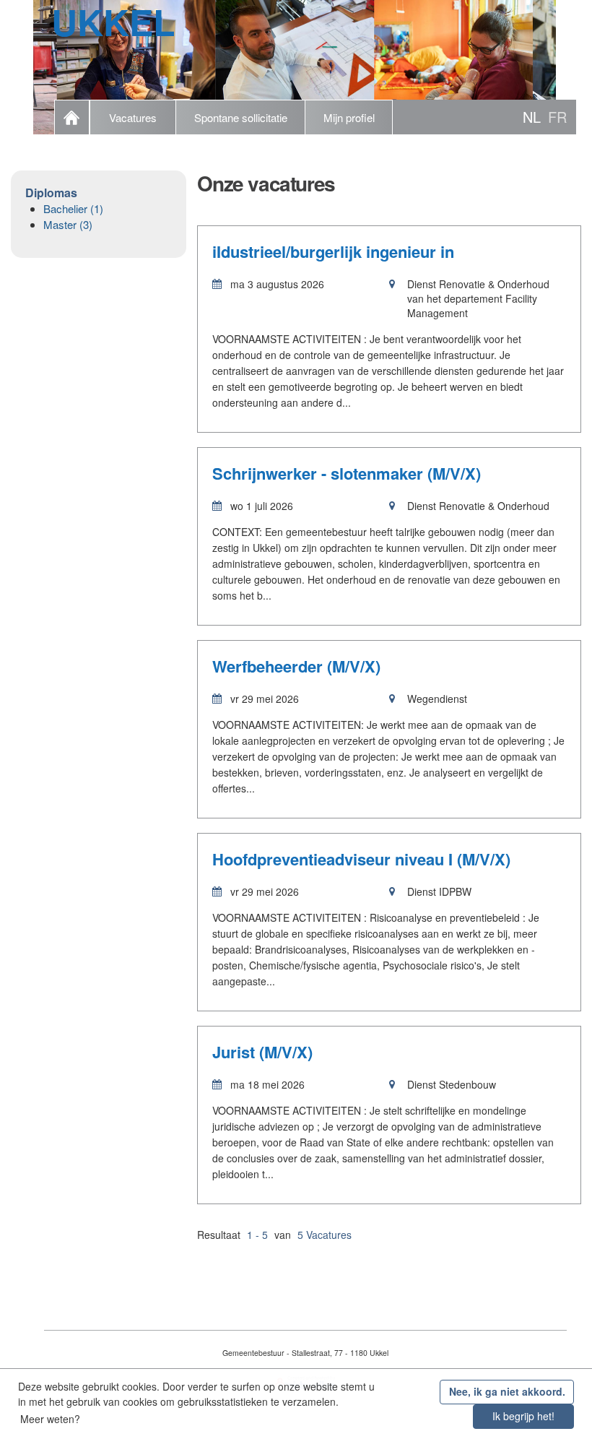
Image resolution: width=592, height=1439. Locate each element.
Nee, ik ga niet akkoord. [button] (507, 1391)
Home (72, 117)
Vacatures (133, 117)
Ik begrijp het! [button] (523, 1416)
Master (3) (67, 224)
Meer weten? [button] (50, 1419)
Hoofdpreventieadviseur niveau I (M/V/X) (361, 858)
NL (532, 116)
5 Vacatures (324, 1234)
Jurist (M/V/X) (262, 1051)
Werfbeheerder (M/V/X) (296, 666)
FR (557, 116)
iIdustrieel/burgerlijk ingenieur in (333, 251)
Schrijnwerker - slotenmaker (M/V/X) (346, 473)
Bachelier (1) (73, 208)
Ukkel (113, 21)
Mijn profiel (349, 117)
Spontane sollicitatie (240, 117)
